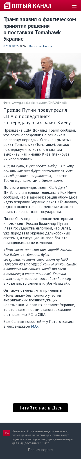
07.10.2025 (11, 46)
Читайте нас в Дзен (40, 408)
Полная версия (40, 449)
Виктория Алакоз (40, 46)
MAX (35, 326)
